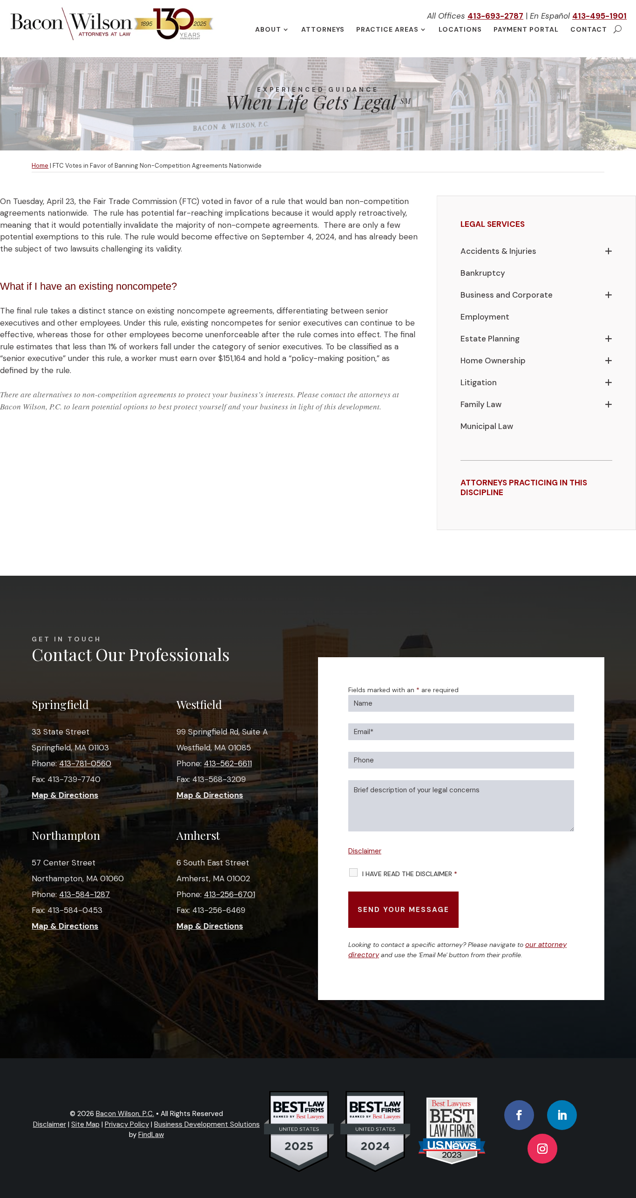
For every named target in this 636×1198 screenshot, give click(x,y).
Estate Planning (490, 339)
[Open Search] (618, 29)
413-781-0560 (85, 763)
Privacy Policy (127, 1124)
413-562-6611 (228, 763)
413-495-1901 (599, 16)
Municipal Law (486, 426)
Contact (588, 30)
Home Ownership (493, 360)
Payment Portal (526, 30)
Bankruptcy (482, 273)
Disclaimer (364, 851)
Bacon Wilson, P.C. (125, 1113)
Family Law (480, 404)
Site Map (85, 1124)
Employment (484, 317)
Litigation (478, 382)
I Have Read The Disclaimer (409, 874)
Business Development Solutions (207, 1124)
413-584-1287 (84, 894)
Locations (460, 30)
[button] (626, 1130)
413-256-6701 (229, 894)
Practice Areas (387, 30)
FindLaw (151, 1134)
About (268, 30)
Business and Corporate (506, 295)
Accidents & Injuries (498, 251)
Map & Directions (65, 795)
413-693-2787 (495, 16)
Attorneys (323, 30)
